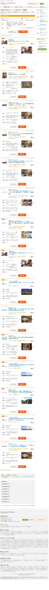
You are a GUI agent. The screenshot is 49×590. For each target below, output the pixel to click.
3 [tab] (25, 54)
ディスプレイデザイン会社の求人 (7, 555)
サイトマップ (23, 526)
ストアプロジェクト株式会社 (13, 281)
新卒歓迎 (12, 22)
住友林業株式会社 (11, 39)
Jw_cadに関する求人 (31, 542)
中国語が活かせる (9, 23)
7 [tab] (29, 378)
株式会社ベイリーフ (42, 12)
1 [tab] (23, 54)
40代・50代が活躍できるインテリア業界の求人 (32, 568)
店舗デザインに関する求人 (32, 544)
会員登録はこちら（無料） (42, 49)
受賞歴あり (25, 24)
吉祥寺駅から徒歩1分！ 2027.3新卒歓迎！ (17, 74)
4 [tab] (26, 54)
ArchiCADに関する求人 (3, 544)
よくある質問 (2, 526)
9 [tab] (29, 119)
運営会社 (13, 526)
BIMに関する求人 (14, 548)
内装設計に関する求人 (17, 541)
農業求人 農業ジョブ (5, 578)
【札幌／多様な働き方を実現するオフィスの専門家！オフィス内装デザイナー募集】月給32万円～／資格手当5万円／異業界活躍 (21, 223)
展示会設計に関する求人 (41, 544)
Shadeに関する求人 (38, 542)
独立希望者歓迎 (9, 24)
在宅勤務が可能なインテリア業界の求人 (27, 569)
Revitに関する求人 (45, 542)
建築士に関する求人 (25, 541)
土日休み (16, 22)
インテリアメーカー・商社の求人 (32, 553)
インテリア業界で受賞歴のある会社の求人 (41, 569)
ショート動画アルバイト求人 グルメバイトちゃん (14, 578)
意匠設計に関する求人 (20, 545)
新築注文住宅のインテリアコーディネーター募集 (18, 41)
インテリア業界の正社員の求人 (5, 560)
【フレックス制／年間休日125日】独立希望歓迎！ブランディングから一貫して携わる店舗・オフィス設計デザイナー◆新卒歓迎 (21, 192)
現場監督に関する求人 (40, 541)
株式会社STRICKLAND (43, 28)
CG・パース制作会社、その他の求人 (18, 555)
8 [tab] (29, 54)
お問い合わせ (18, 526)
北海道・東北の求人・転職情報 (16, 505)
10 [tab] (30, 119)
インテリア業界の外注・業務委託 (39, 560)
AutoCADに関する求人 (23, 542)
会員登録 (41, 3)
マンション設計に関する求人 (37, 545)
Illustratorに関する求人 (7, 542)
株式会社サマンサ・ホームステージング (43, 16)
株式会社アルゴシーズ (12, 307)
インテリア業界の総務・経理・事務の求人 (8, 534)
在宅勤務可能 (20, 24)
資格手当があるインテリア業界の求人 (14, 569)
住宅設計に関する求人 (32, 541)
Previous (20, 50)
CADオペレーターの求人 (6, 533)
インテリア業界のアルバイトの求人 (27, 560)
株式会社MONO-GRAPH (43, 24)
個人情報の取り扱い (8, 526)
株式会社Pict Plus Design (12, 189)
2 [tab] (24, 54)
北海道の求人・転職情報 (24, 505)
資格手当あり (15, 24)
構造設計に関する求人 (28, 545)
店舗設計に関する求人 (9, 541)
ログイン (46, 3)
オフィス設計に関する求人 (23, 544)
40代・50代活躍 (20, 23)
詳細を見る (22, 67)
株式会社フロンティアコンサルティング (14, 220)
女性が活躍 (15, 23)
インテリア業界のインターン (11, 561)
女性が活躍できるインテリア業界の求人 (18, 568)
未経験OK (8, 22)
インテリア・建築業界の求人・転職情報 (6, 505)
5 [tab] (26, 119)
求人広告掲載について (29, 526)
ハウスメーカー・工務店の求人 (21, 553)
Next (33, 50)
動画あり (8, 28)
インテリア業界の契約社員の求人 (16, 560)
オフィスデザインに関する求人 (13, 544)
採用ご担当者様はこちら (41, 519)
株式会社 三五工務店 (12, 389)
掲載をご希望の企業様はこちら (32, 3)
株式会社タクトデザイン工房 (13, 102)
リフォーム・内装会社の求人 (11, 553)
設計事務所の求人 (3, 553)
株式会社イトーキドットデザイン (43, 33)
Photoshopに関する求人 (15, 542)
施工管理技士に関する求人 (7, 548)
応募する (32, 43)
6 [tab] (28, 378)
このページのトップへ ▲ (24, 508)
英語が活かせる (21, 22)
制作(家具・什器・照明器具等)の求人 (17, 533)
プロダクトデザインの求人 (28, 533)
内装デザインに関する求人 (12, 545)
